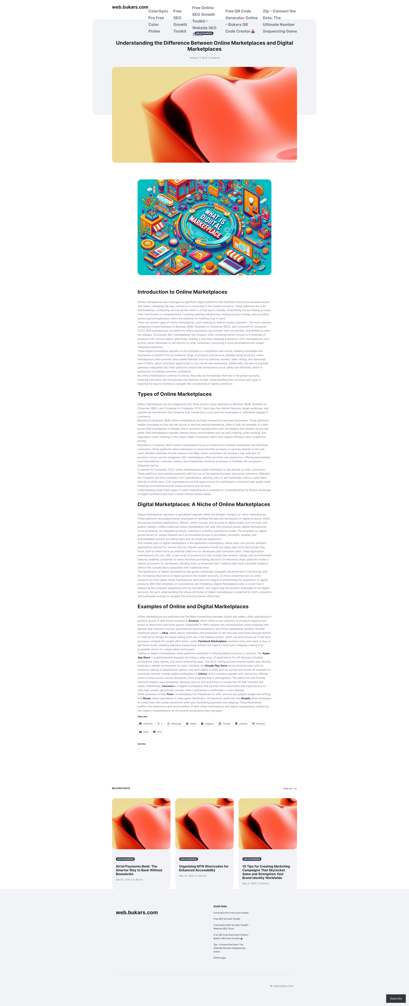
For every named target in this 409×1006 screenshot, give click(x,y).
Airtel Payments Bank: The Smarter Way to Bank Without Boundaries (139, 870)
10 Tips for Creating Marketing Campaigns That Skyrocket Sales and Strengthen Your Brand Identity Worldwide (266, 872)
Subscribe (396, 998)
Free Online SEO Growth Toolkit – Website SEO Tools (204, 21)
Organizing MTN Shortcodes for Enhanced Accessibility (203, 868)
